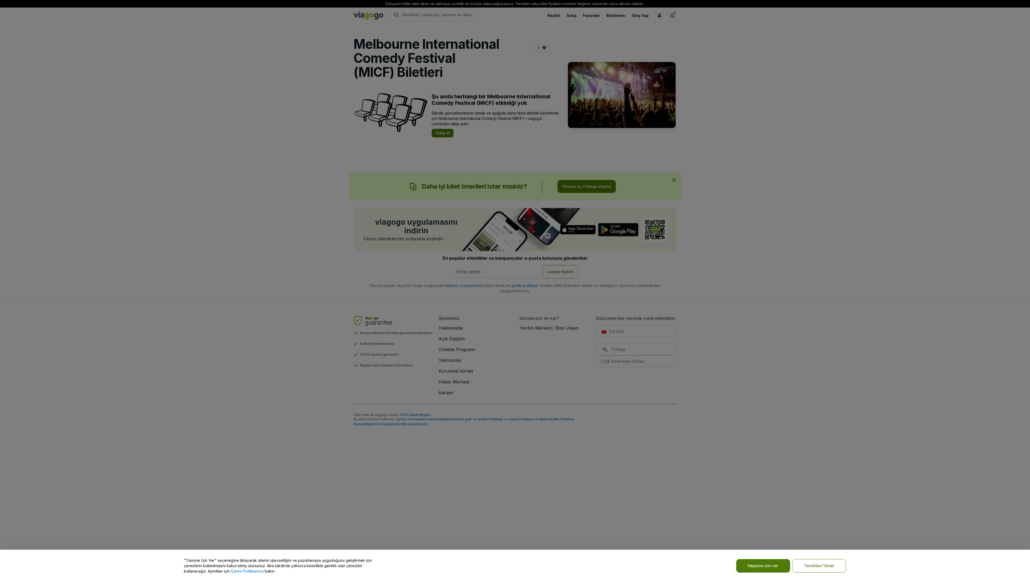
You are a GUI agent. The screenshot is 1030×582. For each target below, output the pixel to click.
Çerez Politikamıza (247, 571)
